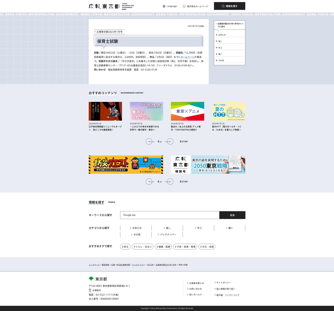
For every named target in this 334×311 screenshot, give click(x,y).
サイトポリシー (223, 283)
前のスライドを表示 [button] (150, 141)
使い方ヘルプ (195, 295)
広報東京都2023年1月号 (110, 32)
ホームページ (188, 57)
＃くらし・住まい (142, 247)
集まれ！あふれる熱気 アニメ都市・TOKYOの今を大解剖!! (186, 128)
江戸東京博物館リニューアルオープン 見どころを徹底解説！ (105, 128)
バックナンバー (138, 265)
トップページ (94, 265)
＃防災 (125, 247)
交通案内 (97, 290)
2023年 (150, 265)
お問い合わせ (195, 289)
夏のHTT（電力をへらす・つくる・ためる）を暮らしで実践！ (227, 128)
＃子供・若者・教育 (185, 247)
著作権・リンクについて (227, 295)
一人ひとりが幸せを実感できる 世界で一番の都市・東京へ (145, 128)
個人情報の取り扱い (225, 289)
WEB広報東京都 (123, 265)
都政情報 (105, 265)
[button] (229, 6)
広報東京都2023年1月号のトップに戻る (231, 25)
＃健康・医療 (163, 247)
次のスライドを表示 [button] (169, 141)
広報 (113, 265)
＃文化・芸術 (207, 247)
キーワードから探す (100, 215)
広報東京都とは (196, 283)
